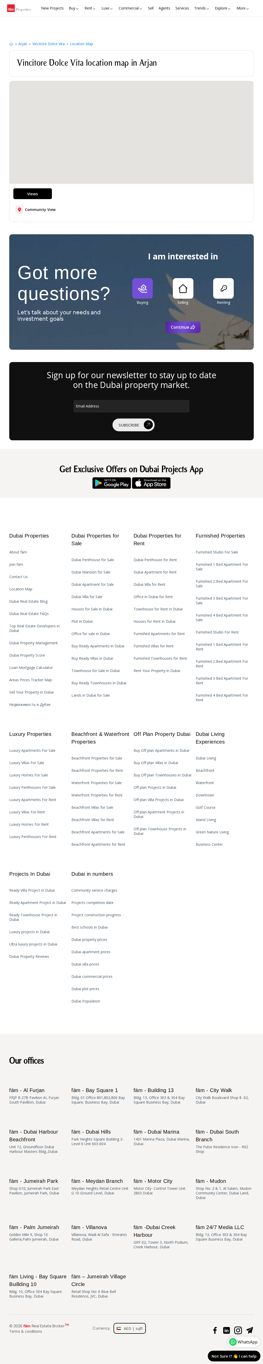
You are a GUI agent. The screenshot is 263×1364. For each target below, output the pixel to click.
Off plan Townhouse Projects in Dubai (160, 831)
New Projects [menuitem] (52, 8)
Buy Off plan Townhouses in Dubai (162, 775)
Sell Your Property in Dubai (31, 692)
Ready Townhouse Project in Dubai (33, 917)
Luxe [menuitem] (105, 8)
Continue (180, 327)
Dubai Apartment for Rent (155, 572)
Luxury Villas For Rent (27, 812)
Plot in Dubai (82, 621)
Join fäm (16, 564)
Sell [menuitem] (151, 8)
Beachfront (205, 770)
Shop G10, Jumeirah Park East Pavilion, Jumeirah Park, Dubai (34, 1186)
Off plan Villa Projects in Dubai (159, 799)
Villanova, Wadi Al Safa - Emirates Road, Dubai (99, 1233)
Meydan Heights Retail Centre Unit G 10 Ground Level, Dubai (99, 1186)
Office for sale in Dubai (90, 633)
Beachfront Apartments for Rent (98, 844)
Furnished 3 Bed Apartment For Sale (222, 600)
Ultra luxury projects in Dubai (33, 944)
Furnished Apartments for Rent (159, 633)
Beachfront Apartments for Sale (98, 832)
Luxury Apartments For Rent (32, 799)
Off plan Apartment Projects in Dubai (159, 814)
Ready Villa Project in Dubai (32, 890)
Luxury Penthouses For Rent (33, 836)
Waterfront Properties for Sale (96, 783)
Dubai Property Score (27, 655)
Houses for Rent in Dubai (154, 621)
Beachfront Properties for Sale (96, 758)
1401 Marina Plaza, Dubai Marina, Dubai (162, 1137)
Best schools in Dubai (89, 927)
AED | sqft (132, 1328)
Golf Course (205, 807)
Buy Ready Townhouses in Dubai (98, 683)
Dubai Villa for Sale (86, 597)
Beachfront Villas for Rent (92, 819)
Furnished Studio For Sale (217, 552)
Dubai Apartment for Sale (92, 584)
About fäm (18, 552)
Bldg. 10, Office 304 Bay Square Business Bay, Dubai (38, 1286)
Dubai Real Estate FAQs (29, 613)
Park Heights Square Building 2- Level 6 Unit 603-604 (97, 1137)
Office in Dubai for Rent (153, 597)
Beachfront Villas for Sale (92, 807)
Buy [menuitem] (72, 8)
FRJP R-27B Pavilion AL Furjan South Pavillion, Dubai (34, 1096)
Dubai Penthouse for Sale (92, 560)
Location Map (20, 589)
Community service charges (94, 890)
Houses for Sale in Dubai (91, 609)
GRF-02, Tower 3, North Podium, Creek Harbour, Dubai (161, 1236)
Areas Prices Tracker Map (30, 680)
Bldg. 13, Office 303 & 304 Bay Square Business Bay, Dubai (159, 1096)
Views (32, 193)
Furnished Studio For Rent (217, 632)
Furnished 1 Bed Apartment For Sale (222, 566)
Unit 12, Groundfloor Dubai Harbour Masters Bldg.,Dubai (33, 1141)
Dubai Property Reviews (29, 956)
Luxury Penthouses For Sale (32, 787)
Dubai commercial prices (91, 976)
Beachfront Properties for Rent (97, 770)
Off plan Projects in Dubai (155, 787)
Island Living (206, 819)
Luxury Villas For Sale (26, 763)
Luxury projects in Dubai (29, 932)
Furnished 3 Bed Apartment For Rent (222, 680)
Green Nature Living (212, 832)
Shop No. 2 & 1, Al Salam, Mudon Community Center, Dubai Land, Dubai (223, 1189)
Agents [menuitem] (164, 8)
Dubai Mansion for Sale (90, 572)
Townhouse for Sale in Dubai (95, 670)
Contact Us (18, 576)
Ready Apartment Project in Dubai (37, 902)
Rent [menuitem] (88, 8)
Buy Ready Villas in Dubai (92, 658)
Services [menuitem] (182, 8)
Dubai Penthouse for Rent (155, 560)
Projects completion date (92, 902)
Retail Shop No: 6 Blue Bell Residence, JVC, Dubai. (98, 1286)
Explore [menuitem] (221, 8)
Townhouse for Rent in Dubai (158, 609)
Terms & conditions (25, 1331)
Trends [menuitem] (200, 8)
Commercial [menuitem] (129, 8)
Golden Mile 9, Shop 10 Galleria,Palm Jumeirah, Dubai (34, 1233)
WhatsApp (248, 1342)
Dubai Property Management (33, 643)
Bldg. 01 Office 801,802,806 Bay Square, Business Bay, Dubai (98, 1096)
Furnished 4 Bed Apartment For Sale (222, 617)
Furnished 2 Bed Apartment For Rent (222, 663)
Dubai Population (85, 1001)
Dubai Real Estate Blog (28, 601)
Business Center (209, 844)
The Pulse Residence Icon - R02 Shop (222, 1141)
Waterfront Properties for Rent (97, 795)
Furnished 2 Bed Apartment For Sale (222, 583)
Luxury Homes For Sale (28, 775)
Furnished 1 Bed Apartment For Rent (222, 646)
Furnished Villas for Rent (154, 646)
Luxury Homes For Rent (29, 824)
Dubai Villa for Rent (149, 584)
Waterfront (205, 783)
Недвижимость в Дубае (30, 704)
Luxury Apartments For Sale (32, 750)
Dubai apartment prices (90, 952)
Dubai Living (206, 758)
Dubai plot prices (85, 989)
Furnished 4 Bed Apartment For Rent (222, 697)
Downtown (205, 795)
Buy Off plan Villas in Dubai (156, 763)
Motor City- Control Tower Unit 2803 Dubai (159, 1186)
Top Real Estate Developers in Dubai (34, 628)
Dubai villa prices (85, 964)
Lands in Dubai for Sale (90, 695)
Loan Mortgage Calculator (31, 667)
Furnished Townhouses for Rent (160, 658)
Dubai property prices (89, 939)
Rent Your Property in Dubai (157, 670)
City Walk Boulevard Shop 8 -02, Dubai (222, 1096)
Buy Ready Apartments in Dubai (97, 646)
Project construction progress (96, 915)
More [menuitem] (241, 8)
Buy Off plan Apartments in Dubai (161, 750)
